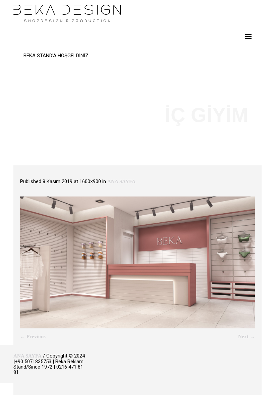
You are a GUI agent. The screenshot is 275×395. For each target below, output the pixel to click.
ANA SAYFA (121, 181)
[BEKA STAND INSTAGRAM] (259, 364)
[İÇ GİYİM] (137, 262)
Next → (246, 336)
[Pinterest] (248, 364)
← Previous (33, 336)
